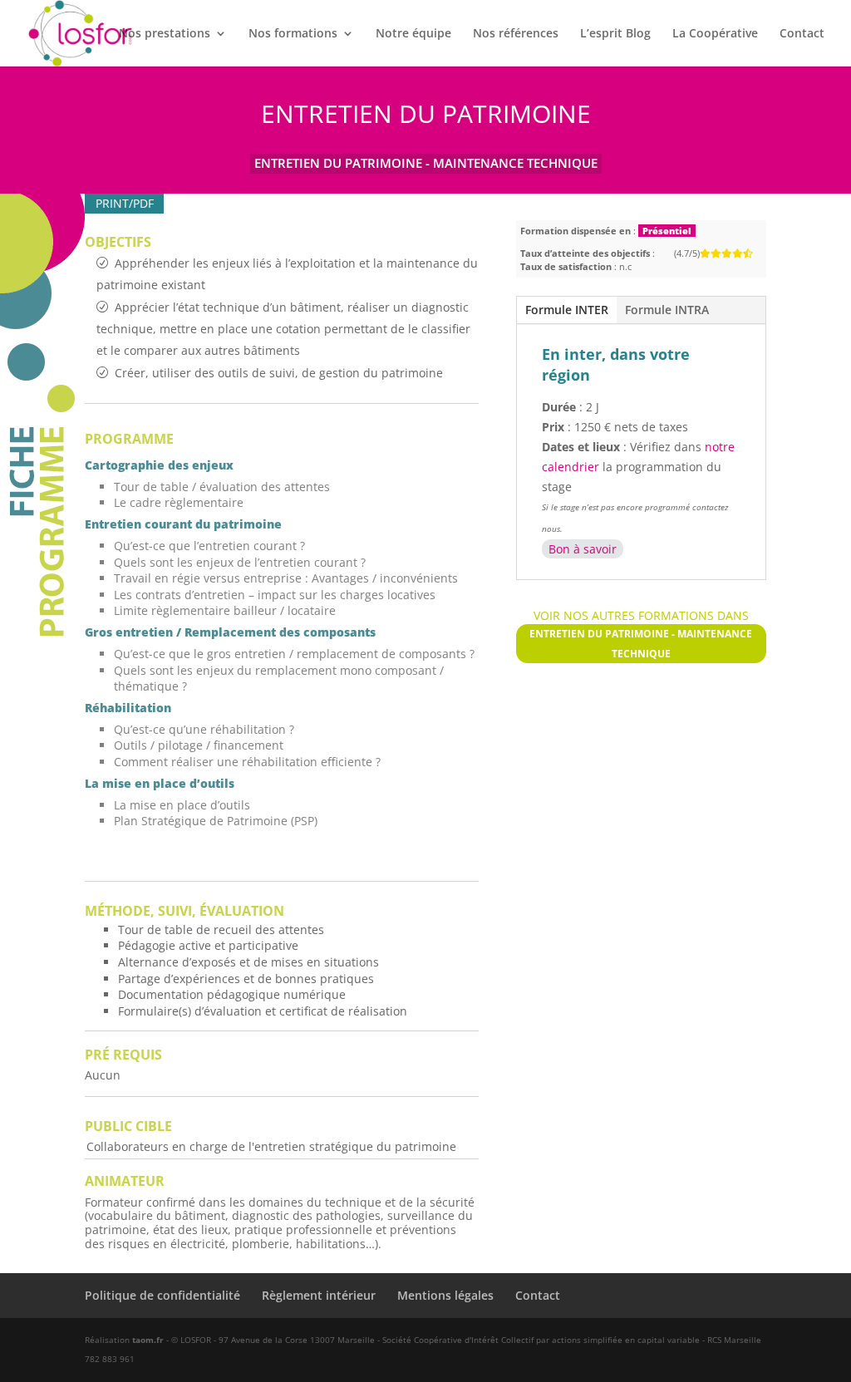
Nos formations (292, 34)
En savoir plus (641, 1032)
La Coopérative (715, 34)
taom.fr (148, 1339)
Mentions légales (445, 1295)
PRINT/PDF (125, 203)
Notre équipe (413, 34)
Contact (802, 34)
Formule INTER (566, 309)
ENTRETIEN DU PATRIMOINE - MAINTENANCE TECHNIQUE (426, 163)
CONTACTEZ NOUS (641, 831)
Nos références (515, 34)
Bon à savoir (582, 549)
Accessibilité (641, 927)
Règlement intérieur (319, 1295)
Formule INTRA (667, 309)
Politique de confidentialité (162, 1295)
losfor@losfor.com (641, 1017)
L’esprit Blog (615, 34)
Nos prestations (164, 34)
